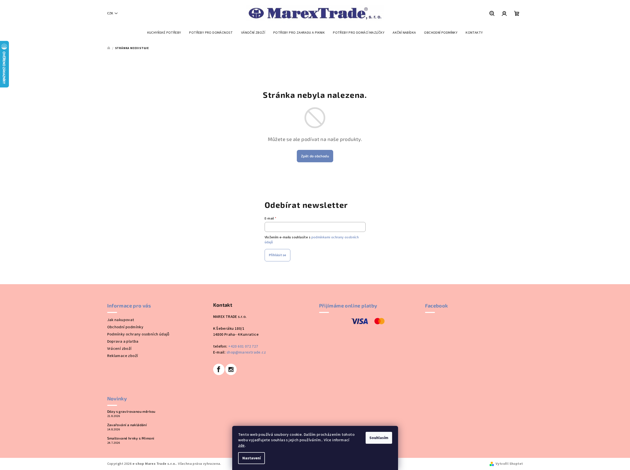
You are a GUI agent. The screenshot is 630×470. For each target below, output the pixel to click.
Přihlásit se (277, 255)
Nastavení (251, 458)
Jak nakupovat (120, 320)
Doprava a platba (123, 341)
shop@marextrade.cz (246, 352)
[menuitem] (164, 32)
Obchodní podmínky (125, 327)
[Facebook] (219, 369)
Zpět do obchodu (315, 156)
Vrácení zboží (119, 348)
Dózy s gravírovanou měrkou (131, 411)
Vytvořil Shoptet (509, 463)
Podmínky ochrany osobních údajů (138, 334)
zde (241, 445)
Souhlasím (378, 438)
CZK (110, 13)
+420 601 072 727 (243, 346)
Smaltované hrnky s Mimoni (130, 438)
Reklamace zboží (122, 356)
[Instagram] (231, 369)
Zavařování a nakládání (127, 425)
